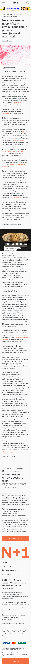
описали (15, 180)
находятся (5, 113)
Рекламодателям (10, 570)
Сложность (8, 566)
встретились (19, 140)
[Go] (3, 2)
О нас (5, 562)
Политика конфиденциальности (23, 653)
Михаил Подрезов (7, 41)
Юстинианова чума (9, 151)
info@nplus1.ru (19, 623)
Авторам (6, 574)
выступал (17, 197)
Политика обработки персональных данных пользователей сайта (13, 649)
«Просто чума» (7, 452)
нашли (24, 131)
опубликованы (18, 103)
